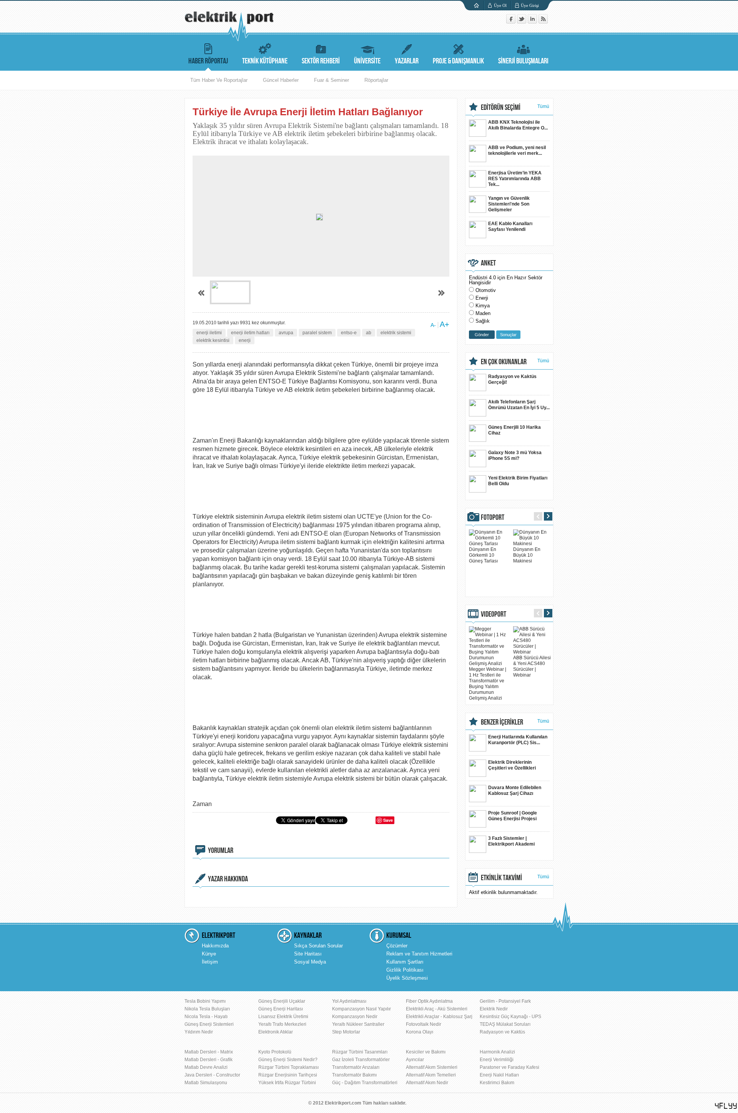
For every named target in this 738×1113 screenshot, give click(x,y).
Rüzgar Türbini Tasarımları (359, 1052)
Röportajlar (376, 80)
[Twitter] (522, 22)
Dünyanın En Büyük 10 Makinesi (526, 555)
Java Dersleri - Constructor (212, 1075)
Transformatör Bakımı (354, 1075)
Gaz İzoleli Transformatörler (361, 1059)
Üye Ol (500, 5)
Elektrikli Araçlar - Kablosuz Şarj (439, 1016)
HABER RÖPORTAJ (208, 61)
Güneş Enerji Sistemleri (209, 1024)
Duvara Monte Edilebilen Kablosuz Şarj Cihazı (514, 790)
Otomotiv (485, 290)
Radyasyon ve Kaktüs (502, 1032)
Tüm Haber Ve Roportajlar (219, 80)
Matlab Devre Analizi (206, 1067)
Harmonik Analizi (497, 1052)
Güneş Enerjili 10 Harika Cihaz (514, 430)
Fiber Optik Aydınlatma (429, 1001)
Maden (482, 313)
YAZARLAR (407, 61)
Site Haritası (308, 953)
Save (388, 820)
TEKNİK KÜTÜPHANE (265, 61)
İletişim (210, 961)
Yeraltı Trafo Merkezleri (282, 1024)
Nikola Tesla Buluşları (207, 1009)
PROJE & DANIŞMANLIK (458, 61)
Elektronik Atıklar (275, 1032)
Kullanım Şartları (405, 961)
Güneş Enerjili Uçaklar (281, 1001)
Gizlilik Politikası (405, 969)
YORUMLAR (220, 850)
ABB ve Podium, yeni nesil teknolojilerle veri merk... (517, 150)
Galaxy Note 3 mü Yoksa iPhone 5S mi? (515, 455)
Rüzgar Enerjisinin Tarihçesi (287, 1075)
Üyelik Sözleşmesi (407, 977)
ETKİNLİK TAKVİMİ (501, 877)
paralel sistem (317, 332)
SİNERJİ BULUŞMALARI (523, 61)
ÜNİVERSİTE (367, 61)
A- (433, 325)
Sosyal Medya (310, 961)
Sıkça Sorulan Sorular (318, 945)
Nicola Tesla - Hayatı (206, 1016)
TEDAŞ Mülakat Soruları (505, 1024)
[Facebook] (511, 22)
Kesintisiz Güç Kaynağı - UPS (510, 1016)
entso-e (349, 332)
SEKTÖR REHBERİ (321, 61)
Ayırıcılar (415, 1059)
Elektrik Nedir (494, 1009)
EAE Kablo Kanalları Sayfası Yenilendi (510, 226)
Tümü (543, 106)
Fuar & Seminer (331, 80)
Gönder (482, 334)
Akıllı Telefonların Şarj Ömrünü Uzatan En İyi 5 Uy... (519, 404)
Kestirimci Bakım (497, 1082)
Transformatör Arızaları (355, 1067)
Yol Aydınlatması (349, 1001)
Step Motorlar (346, 1032)
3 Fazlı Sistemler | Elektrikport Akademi (511, 841)
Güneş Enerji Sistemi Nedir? (287, 1059)
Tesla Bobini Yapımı (205, 1001)
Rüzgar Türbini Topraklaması (288, 1067)
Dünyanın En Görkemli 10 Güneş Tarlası (483, 555)
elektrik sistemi (396, 332)
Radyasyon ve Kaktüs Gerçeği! (512, 379)
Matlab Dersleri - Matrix (208, 1052)
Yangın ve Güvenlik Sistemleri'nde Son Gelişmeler (509, 204)
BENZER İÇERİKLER (502, 722)
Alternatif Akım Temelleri (431, 1075)
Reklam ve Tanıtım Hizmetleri (419, 953)
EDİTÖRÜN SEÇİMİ (500, 107)
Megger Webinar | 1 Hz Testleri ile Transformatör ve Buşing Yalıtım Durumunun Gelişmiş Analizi (487, 684)
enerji (245, 340)
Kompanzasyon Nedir (354, 1016)
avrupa (286, 332)
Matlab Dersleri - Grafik (208, 1059)
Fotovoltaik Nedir (423, 1024)
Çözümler (396, 945)
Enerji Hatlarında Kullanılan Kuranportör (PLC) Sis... (517, 739)
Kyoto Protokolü (274, 1052)
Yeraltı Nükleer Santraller (358, 1024)
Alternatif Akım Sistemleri (431, 1067)
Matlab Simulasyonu (205, 1082)
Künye (209, 953)
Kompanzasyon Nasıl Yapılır (361, 1009)
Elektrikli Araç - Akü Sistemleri (436, 1009)
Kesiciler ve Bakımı (425, 1052)
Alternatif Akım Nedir (427, 1082)
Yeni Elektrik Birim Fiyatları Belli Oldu (517, 480)
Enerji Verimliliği (497, 1059)
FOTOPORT (492, 517)
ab (368, 332)
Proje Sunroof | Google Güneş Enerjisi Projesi (512, 815)
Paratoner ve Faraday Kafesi (509, 1067)
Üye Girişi (530, 5)
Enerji (481, 298)
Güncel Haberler (281, 80)
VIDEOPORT (493, 614)
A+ (444, 324)
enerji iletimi (209, 332)
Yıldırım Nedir (198, 1032)
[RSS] (543, 22)
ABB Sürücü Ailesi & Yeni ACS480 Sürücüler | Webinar (532, 666)
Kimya (482, 306)
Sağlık (482, 321)
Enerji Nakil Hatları (499, 1075)
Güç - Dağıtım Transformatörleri (364, 1082)
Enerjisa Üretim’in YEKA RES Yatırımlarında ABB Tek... (515, 178)
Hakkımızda (215, 945)
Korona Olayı (419, 1032)
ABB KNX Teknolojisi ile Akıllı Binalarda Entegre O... (518, 125)
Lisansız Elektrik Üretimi (283, 1016)
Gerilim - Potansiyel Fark (505, 1001)
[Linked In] (533, 22)
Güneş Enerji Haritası (280, 1009)
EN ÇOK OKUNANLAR (504, 362)
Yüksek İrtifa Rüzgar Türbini (287, 1082)
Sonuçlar (508, 334)
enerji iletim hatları (250, 332)
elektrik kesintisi (212, 340)
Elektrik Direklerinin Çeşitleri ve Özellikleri (512, 765)
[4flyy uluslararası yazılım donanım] (726, 1106)
